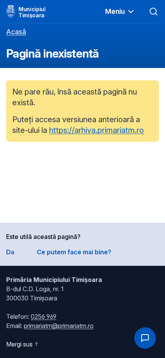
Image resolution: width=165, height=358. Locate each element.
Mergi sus (19, 344)
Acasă (16, 32)
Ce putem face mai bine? (74, 252)
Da (10, 252)
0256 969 (43, 316)
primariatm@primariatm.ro (59, 326)
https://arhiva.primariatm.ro (96, 130)
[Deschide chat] (145, 338)
